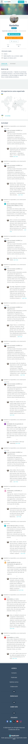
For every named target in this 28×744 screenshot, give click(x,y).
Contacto (14, 673)
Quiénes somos (14, 682)
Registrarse (21, 1)
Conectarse (14, 1)
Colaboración (14, 686)
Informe (15, 41)
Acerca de (4, 63)
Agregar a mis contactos (15, 38)
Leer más (15, 156)
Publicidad (14, 677)
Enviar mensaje (15, 34)
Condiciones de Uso (14, 729)
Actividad (12, 63)
